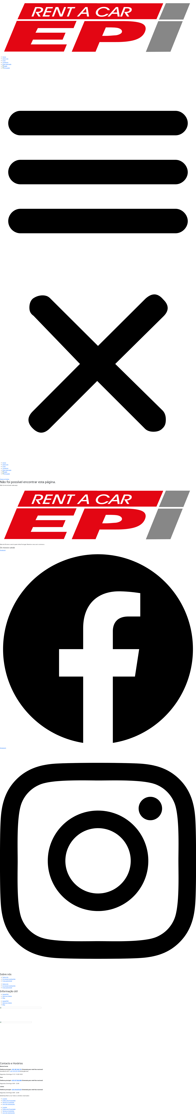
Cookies (4, 1099)
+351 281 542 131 (16, 1069)
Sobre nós (5, 59)
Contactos (5, 62)
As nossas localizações (8, 979)
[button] (98, 266)
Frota (4, 60)
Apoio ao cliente (7, 996)
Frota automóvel (7, 981)
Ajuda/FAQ (5, 994)
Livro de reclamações (8, 1104)
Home (4, 57)
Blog (3, 998)
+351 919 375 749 (15, 1071)
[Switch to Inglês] (99, 66)
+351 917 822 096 (16, 1080)
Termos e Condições (8, 1102)
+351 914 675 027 (16, 1089)
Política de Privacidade (8, 1100)
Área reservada (6, 64)
